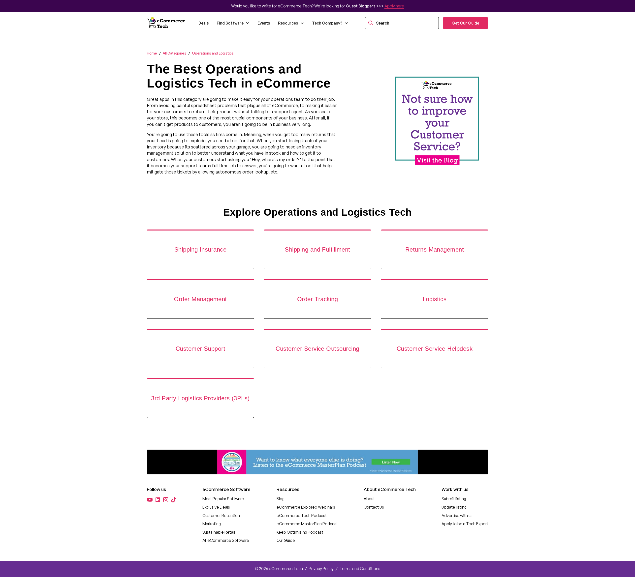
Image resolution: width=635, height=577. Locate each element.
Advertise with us (457, 515)
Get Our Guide (465, 23)
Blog (281, 498)
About (369, 498)
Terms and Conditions (360, 568)
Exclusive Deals (216, 507)
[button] (233, 23)
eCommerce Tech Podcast (302, 515)
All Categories (174, 53)
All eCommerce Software (225, 540)
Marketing (211, 523)
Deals (203, 23)
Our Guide (286, 540)
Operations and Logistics (213, 53)
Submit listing (454, 498)
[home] (167, 23)
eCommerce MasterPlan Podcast (307, 523)
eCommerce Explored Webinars (306, 507)
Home (152, 53)
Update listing (454, 507)
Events (263, 23)
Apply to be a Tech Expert (465, 523)
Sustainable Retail (218, 532)
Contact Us (374, 507)
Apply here (394, 5)
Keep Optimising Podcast (300, 532)
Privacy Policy (321, 568)
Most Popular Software (223, 498)
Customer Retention (221, 515)
